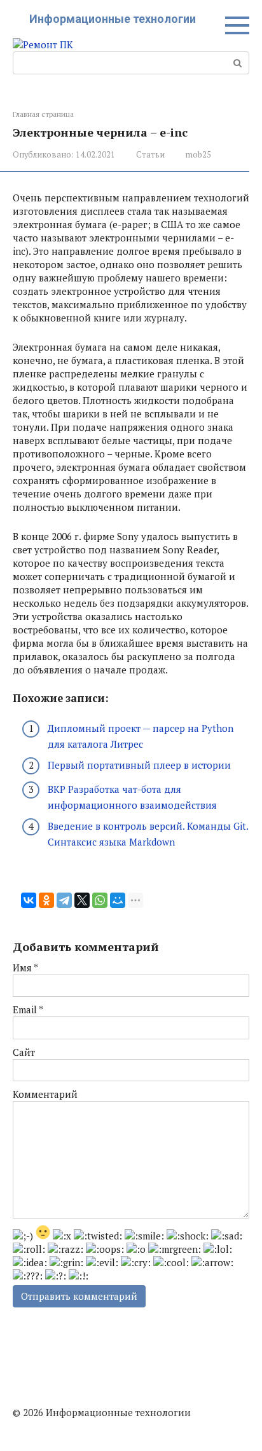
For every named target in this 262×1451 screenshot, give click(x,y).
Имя (25, 967)
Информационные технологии (112, 18)
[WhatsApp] (99, 900)
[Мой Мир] (117, 900)
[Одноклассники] (46, 900)
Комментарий (45, 1094)
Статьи (150, 154)
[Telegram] (64, 900)
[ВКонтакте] (28, 900)
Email (28, 1009)
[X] (82, 900)
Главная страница (43, 114)
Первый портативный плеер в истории (139, 765)
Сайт (24, 1052)
